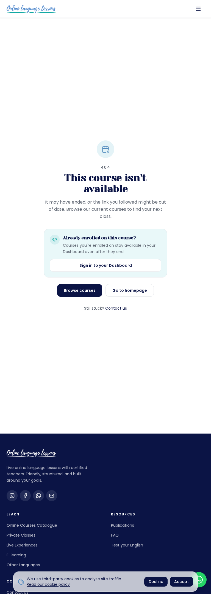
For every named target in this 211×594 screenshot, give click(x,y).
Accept (181, 581)
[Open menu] (198, 9)
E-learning (16, 555)
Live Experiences (22, 545)
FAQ (115, 535)
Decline (156, 581)
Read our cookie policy (48, 584)
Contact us (116, 308)
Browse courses (80, 290)
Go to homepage (129, 290)
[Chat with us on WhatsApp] (199, 579)
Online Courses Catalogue (32, 525)
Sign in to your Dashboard (105, 265)
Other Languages (23, 565)
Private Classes (21, 535)
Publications (122, 525)
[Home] (31, 9)
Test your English (127, 545)
